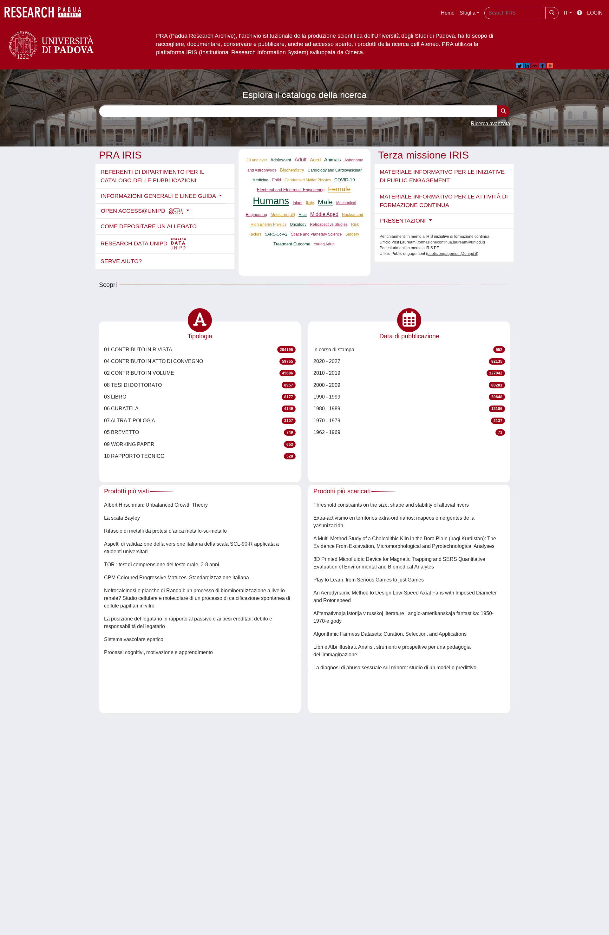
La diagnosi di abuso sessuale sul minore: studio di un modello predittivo (394, 667)
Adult (300, 159)
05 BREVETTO (198, 432)
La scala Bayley (122, 518)
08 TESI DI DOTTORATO (198, 385)
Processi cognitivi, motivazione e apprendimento (158, 652)
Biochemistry (292, 170)
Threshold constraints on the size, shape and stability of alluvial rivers (391, 505)
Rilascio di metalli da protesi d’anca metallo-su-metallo (165, 531)
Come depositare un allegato (149, 226)
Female (339, 188)
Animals (332, 159)
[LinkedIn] (527, 65)
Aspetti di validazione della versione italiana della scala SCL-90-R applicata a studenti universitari (191, 547)
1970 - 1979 (407, 420)
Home (448, 13)
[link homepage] (46, 13)
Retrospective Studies (329, 224)
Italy (310, 202)
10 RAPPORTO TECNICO (198, 456)
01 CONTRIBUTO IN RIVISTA (198, 349)
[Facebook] (542, 65)
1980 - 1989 (407, 408)
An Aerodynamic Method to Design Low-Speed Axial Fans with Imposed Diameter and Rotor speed (405, 596)
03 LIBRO (198, 396)
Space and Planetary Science (316, 234)
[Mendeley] (535, 65)
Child (276, 180)
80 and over (256, 160)
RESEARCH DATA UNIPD (135, 243)
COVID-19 (344, 179)
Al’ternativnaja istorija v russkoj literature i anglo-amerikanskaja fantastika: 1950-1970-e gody (403, 617)
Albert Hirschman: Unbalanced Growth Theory (156, 505)
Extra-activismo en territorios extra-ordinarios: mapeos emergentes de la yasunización (394, 521)
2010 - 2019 (407, 373)
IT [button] (566, 13)
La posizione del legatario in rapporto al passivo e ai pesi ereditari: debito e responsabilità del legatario (188, 622)
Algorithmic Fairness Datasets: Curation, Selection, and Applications (390, 634)
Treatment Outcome (291, 244)
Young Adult (324, 244)
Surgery (352, 234)
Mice (302, 214)
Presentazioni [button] (403, 221)
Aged (315, 159)
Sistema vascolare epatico (133, 639)
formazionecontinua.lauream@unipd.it (451, 242)
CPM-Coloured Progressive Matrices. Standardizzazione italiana (176, 577)
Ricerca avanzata (490, 123)
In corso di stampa (407, 349)
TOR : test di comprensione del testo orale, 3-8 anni (161, 564)
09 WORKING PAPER (198, 444)
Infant (297, 203)
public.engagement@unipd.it (452, 253)
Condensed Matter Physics (308, 180)
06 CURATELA (198, 408)
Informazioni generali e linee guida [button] (159, 196)
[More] (550, 65)
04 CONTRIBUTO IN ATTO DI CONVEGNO (198, 361)
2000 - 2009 (407, 385)
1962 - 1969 (407, 432)
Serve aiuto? (121, 261)
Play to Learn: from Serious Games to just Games (368, 579)
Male (325, 201)
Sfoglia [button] (467, 13)
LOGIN (595, 13)
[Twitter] (519, 65)
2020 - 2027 (407, 361)
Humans (271, 200)
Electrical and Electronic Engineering (290, 189)
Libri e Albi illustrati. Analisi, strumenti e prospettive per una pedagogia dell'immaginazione (392, 650)
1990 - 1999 (407, 396)
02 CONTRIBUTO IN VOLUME (198, 373)
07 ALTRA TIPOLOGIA (198, 420)
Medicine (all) (283, 214)
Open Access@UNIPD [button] (134, 211)
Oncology (298, 224)
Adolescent (281, 160)
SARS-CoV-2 (276, 234)
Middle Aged (324, 214)
